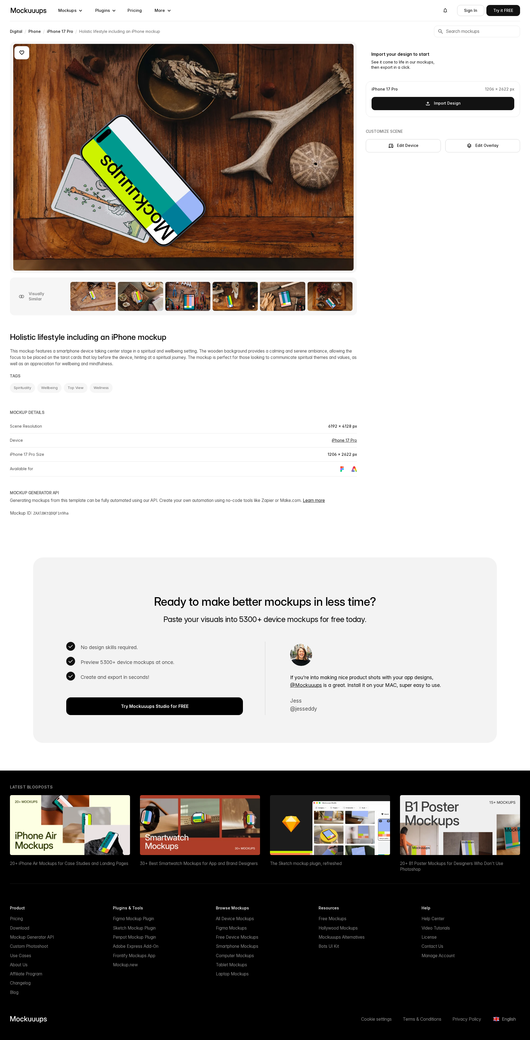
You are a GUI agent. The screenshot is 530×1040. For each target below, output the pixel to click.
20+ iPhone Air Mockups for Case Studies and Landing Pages (69, 863)
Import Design (447, 103)
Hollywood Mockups (338, 928)
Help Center (433, 918)
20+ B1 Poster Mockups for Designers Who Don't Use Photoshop (451, 866)
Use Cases (20, 955)
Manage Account (438, 955)
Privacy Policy (466, 1019)
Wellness (101, 387)
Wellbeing (49, 387)
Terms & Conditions (422, 1019)
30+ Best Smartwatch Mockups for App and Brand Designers (199, 863)
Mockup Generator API (32, 937)
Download (19, 928)
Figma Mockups (231, 928)
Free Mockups (332, 918)
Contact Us (432, 946)
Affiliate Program (26, 974)
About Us (19, 964)
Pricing (135, 10)
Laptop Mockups (232, 974)
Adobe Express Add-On (135, 946)
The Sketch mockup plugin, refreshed (306, 863)
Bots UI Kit (329, 946)
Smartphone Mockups (237, 946)
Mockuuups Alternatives (342, 937)
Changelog (20, 983)
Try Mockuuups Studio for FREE (155, 706)
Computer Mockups (235, 955)
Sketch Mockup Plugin (134, 928)
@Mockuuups (306, 685)
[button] (70, 10)
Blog (14, 992)
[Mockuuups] (28, 10)
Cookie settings (376, 1019)
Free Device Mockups (237, 937)
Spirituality (22, 387)
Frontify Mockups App (134, 955)
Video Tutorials (436, 928)
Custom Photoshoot (29, 946)
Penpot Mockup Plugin (134, 937)
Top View (76, 387)
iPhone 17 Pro (344, 440)
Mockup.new (125, 964)
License (429, 937)
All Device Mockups (235, 918)
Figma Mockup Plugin (133, 918)
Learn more (314, 500)
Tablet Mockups (231, 964)
